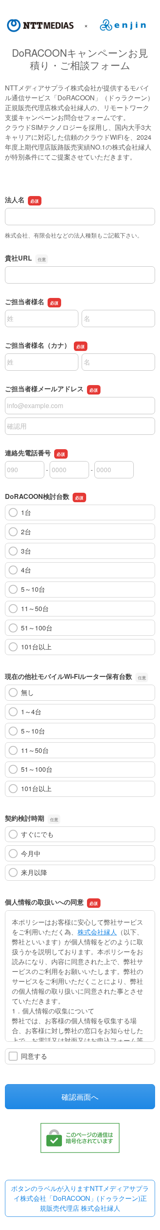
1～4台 (31, 711)
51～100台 (37, 627)
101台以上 (36, 646)
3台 (26, 551)
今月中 (31, 853)
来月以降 (34, 872)
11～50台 (35, 608)
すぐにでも (37, 834)
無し (27, 692)
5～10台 (33, 589)
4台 (26, 570)
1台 (26, 512)
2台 (26, 531)
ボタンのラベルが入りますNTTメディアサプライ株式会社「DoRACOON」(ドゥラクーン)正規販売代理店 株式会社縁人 (80, 1198)
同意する (34, 1056)
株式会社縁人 (97, 932)
